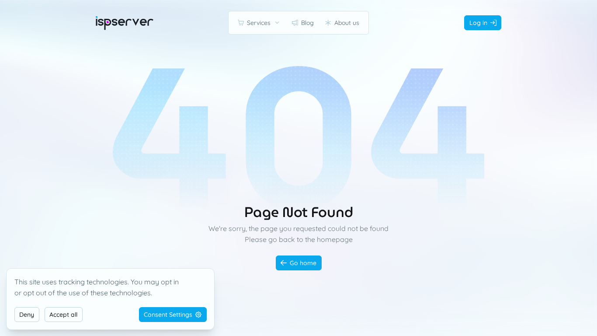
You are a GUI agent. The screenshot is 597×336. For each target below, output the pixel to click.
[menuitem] (259, 23)
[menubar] (298, 23)
